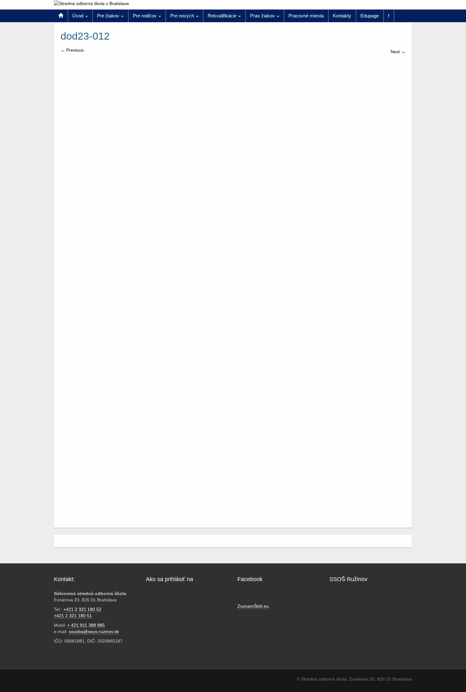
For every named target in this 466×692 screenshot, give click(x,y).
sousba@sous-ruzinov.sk (94, 631)
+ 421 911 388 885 (86, 625)
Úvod (78, 15)
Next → (398, 51)
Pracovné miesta (306, 15)
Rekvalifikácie (223, 15)
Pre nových (182, 15)
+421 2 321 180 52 (82, 609)
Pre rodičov (145, 15)
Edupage (369, 15)
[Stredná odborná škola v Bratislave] (91, 3)
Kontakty (342, 15)
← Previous (72, 50)
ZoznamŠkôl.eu (253, 606)
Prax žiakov (263, 15)
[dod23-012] (230, 237)
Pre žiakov (108, 15)
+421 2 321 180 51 (73, 615)
